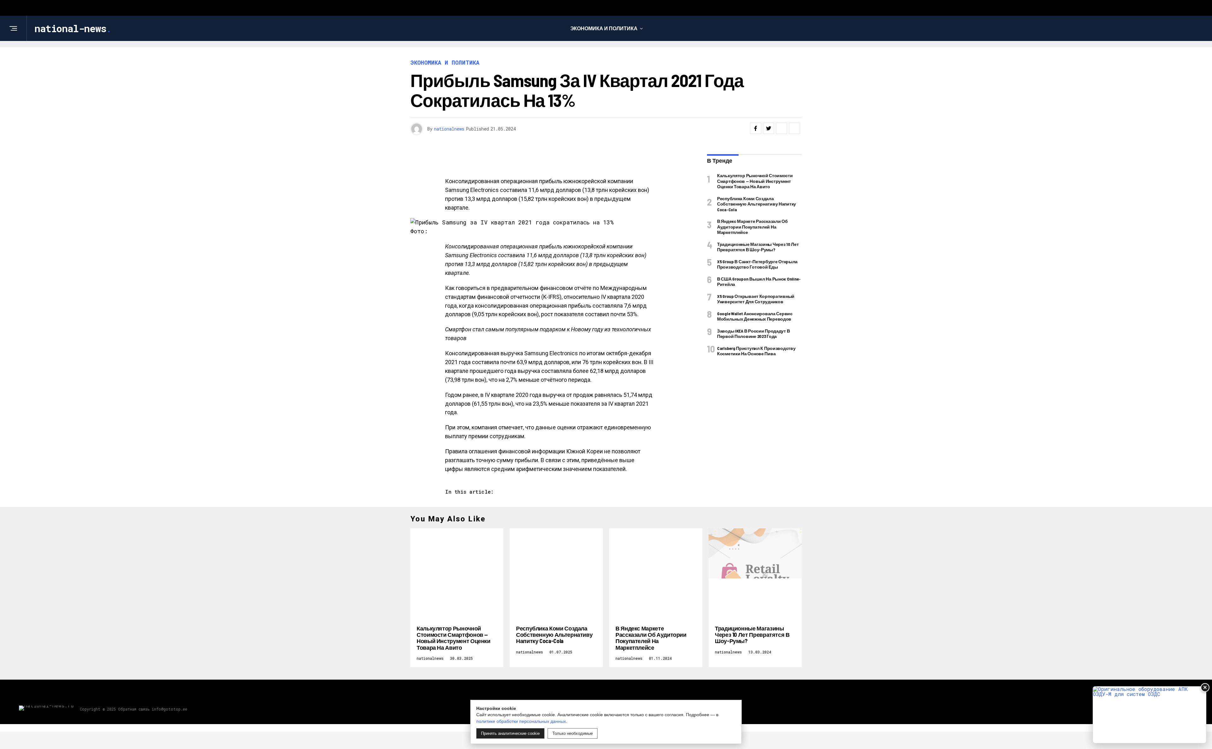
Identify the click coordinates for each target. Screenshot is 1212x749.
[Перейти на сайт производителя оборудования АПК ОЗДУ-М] (1149, 715)
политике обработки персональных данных (521, 721)
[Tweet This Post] (768, 128)
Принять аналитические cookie (510, 733)
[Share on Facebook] (755, 128)
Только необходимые (572, 733)
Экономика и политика (604, 28)
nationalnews (449, 129)
